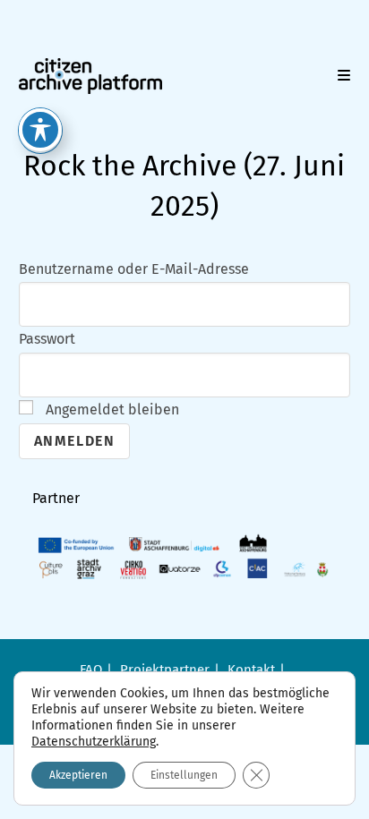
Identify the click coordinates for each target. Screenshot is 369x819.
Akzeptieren (78, 775)
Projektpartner (165, 669)
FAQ (91, 669)
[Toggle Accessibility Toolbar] (40, 129)
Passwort (47, 338)
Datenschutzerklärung (93, 741)
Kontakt (251, 669)
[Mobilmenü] (344, 75)
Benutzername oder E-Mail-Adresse (134, 268)
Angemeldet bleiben (110, 409)
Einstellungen (184, 775)
